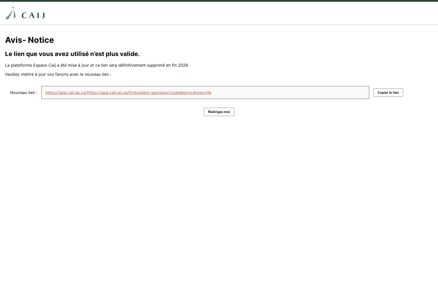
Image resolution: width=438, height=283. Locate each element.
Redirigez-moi (219, 112)
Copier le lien (388, 93)
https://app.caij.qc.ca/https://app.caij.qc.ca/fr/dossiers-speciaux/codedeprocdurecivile (128, 92)
